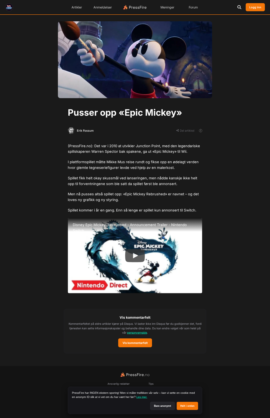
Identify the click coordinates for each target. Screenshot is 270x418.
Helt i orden (187, 405)
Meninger (167, 7)
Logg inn (255, 7)
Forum (193, 7)
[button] (135, 331)
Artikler (77, 7)
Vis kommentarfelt (135, 342)
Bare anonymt (162, 405)
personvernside (137, 332)
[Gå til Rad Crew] (9, 7)
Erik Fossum (85, 130)
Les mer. (141, 396)
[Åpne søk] (239, 7)
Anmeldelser (102, 7)
